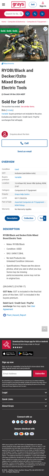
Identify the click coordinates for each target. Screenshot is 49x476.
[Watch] (45, 29)
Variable (5, 114)
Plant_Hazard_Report (16, 315)
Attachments (9, 63)
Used (17, 169)
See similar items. (28, 107)
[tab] (12, 218)
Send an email (24, 151)
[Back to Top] (44, 329)
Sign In (43, 6)
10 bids (10, 110)
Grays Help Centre (22, 194)
